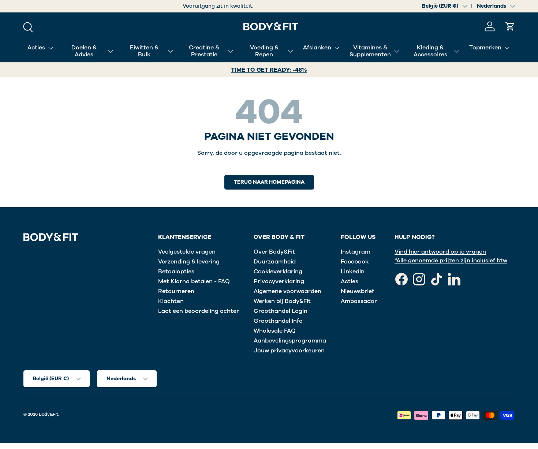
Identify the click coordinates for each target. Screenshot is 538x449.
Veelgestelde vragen (187, 252)
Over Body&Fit (274, 252)
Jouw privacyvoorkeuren (289, 351)
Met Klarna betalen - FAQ (194, 281)
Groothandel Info (278, 321)
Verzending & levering (189, 262)
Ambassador (359, 301)
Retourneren (176, 291)
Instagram (355, 252)
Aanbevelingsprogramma (290, 341)
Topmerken (485, 48)
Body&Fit (48, 414)
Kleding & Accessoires (430, 51)
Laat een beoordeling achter (198, 311)
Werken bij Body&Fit (282, 301)
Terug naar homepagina (269, 182)
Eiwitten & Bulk (144, 51)
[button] (510, 26)
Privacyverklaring (279, 281)
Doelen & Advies (84, 51)
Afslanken (317, 48)
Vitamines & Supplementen (370, 51)
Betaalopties (176, 271)
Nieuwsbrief (357, 291)
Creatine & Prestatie (204, 51)
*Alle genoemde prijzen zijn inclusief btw (451, 261)
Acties (36, 48)
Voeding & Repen (264, 51)
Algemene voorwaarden (287, 291)
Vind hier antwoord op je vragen (440, 252)
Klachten (171, 301)
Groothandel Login (280, 311)
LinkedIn (353, 271)
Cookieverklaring (278, 271)
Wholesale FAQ (275, 331)
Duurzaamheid (275, 262)
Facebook (355, 262)
